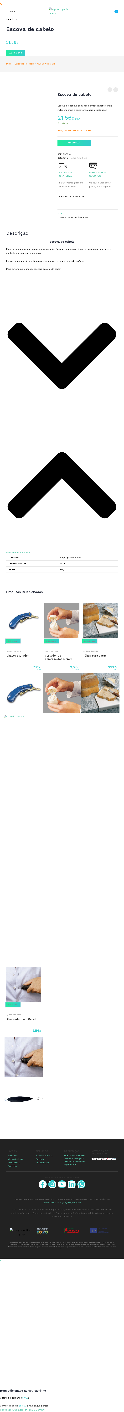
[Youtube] (62, 1184)
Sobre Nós (12, 1156)
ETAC (59, 213)
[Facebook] (43, 1184)
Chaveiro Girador (18, 655)
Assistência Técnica (44, 1156)
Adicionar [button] (13, 641)
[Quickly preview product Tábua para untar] (81, 645)
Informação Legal (15, 1159)
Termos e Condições (74, 1159)
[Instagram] (52, 1184)
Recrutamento (14, 1163)
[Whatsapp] (81, 1184)
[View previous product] (110, 89)
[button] (62, 423)
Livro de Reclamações (74, 1161)
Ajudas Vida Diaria (46, 64)
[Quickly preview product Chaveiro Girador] (4, 645)
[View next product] (115, 89)
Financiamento (42, 1163)
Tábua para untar (94, 655)
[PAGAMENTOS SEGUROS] (93, 166)
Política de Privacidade (74, 1156)
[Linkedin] (72, 1184)
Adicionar (15, 53)
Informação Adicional (18, 552)
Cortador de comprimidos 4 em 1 (58, 657)
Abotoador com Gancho (22, 1019)
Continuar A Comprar (12, 1409)
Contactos (12, 1166)
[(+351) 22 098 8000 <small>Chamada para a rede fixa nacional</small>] (1, 4)
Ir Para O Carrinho (35, 1409)
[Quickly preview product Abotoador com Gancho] (4, 1008)
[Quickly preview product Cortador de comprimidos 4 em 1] (42, 645)
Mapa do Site (70, 1164)
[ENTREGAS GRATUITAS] (63, 166)
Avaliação (40, 1159)
